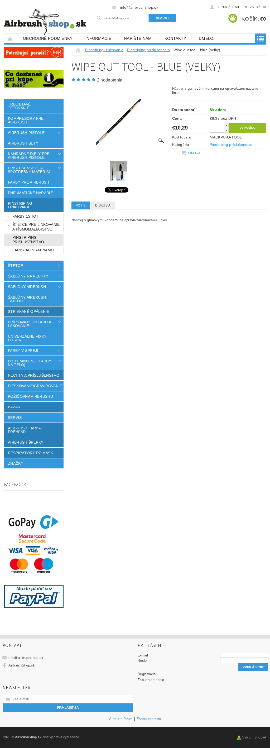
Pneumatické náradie (30, 193)
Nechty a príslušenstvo (33, 375)
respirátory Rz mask (30, 453)
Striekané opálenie (28, 311)
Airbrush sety (23, 143)
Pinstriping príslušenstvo (28, 239)
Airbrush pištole (26, 133)
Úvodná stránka (10, 38)
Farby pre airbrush (28, 182)
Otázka (194, 153)
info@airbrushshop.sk (25, 658)
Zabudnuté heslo (151, 680)
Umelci (206, 38)
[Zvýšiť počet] (226, 125)
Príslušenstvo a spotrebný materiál (29, 170)
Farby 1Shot (25, 216)
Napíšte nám (138, 38)
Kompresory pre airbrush (26, 120)
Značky (15, 463)
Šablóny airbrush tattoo (27, 299)
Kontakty (175, 38)
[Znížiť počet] (226, 130)
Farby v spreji (23, 350)
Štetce (15, 265)
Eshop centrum (149, 719)
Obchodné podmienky (48, 38)
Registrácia (255, 7)
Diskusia (103, 205)
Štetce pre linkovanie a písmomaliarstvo (36, 226)
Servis (15, 417)
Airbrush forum (121, 719)
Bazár (14, 407)
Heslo (142, 661)
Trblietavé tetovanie (19, 106)
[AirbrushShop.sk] (45, 22)
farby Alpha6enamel (34, 250)
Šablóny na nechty (28, 276)
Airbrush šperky (26, 442)
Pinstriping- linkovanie (21, 205)
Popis (81, 205)
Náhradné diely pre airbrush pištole (29, 156)
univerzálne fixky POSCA (27, 338)
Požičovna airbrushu (30, 396)
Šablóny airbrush (27, 287)
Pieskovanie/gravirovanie (35, 386)
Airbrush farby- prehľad (25, 430)
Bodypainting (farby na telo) (29, 363)
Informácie (98, 38)
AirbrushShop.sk (21, 665)
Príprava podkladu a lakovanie (29, 324)
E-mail (143, 655)
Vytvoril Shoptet (254, 737)
